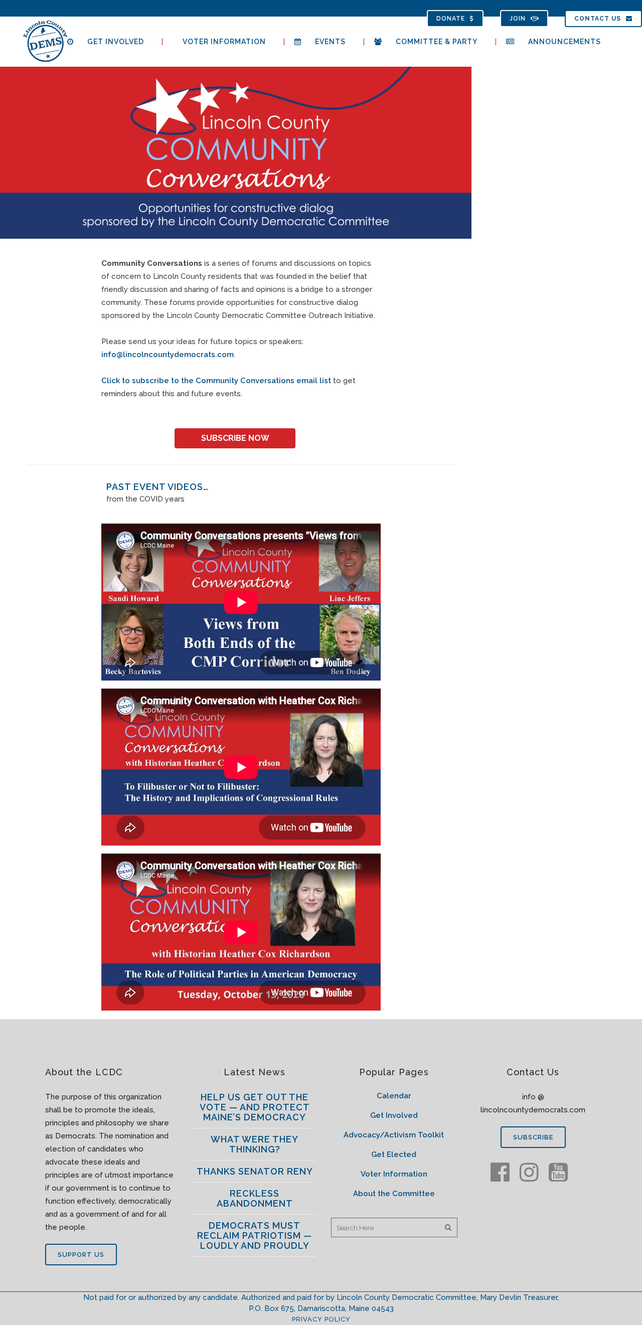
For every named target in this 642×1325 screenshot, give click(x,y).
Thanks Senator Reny (255, 1171)
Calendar (394, 1095)
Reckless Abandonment (255, 1198)
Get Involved (394, 1115)
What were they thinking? (254, 1144)
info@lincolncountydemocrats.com (167, 354)
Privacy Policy (321, 1319)
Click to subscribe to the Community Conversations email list (216, 380)
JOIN (518, 18)
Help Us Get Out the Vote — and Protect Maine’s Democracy (255, 1107)
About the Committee (394, 1193)
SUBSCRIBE (533, 1137)
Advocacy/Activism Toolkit (394, 1134)
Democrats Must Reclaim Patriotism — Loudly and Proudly (254, 1235)
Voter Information (394, 1174)
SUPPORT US (81, 1254)
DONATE (450, 18)
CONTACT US (597, 18)
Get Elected (393, 1154)
